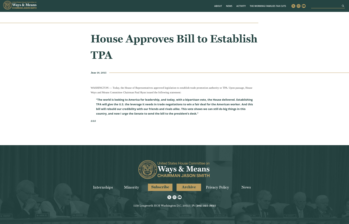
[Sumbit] (343, 6)
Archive (189, 187)
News (229, 6)
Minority (131, 187)
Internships (103, 187)
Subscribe (160, 187)
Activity (241, 6)
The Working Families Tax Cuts (268, 6)
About (218, 6)
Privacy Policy (217, 187)
